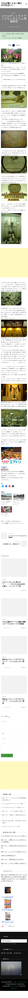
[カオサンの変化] (6, 509)
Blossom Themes (14, 986)
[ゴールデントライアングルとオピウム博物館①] (6, 496)
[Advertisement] (14, 263)
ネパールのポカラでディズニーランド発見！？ (13, 803)
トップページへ (5, 479)
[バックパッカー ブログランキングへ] (4, 469)
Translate (13, 943)
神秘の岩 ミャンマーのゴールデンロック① (12, 477)
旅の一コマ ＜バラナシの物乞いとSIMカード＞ (14, 811)
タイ (22, 523)
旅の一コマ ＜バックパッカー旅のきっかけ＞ (14, 851)
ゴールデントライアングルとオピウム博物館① (12, 73)
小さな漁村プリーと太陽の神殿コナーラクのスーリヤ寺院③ (14, 623)
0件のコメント (19, 27)
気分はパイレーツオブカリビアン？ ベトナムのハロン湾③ (13, 661)
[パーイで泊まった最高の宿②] (18, 496)
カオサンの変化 (4, 513)
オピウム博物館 (5, 523)
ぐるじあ (18, 45)
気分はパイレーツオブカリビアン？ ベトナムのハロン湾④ (13, 701)
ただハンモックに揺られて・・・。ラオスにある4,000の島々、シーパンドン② (13, 584)
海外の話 (13, 13)
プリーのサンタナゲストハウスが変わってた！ (13, 807)
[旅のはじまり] (11, 962)
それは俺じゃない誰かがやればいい (11, 4)
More (23, 590)
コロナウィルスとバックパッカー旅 (11, 826)
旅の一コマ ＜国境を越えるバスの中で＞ (12, 859)
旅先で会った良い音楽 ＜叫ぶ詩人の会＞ (11, 953)
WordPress (14, 988)
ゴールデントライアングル (14, 523)
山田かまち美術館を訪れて (8, 855)
